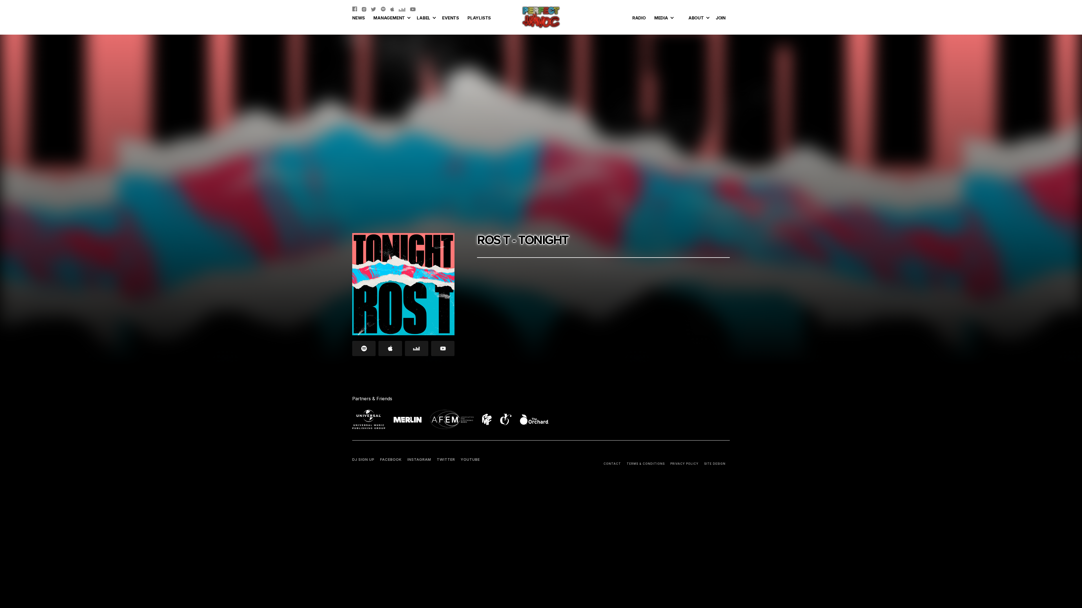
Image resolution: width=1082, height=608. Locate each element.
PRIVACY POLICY (684, 463)
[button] (391, 17)
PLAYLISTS (479, 18)
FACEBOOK (391, 459)
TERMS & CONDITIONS (646, 463)
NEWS (358, 18)
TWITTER (446, 459)
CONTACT (612, 463)
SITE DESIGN (715, 463)
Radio (639, 18)
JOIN (721, 18)
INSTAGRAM (419, 459)
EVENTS (450, 18)
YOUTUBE (470, 459)
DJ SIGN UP (363, 459)
